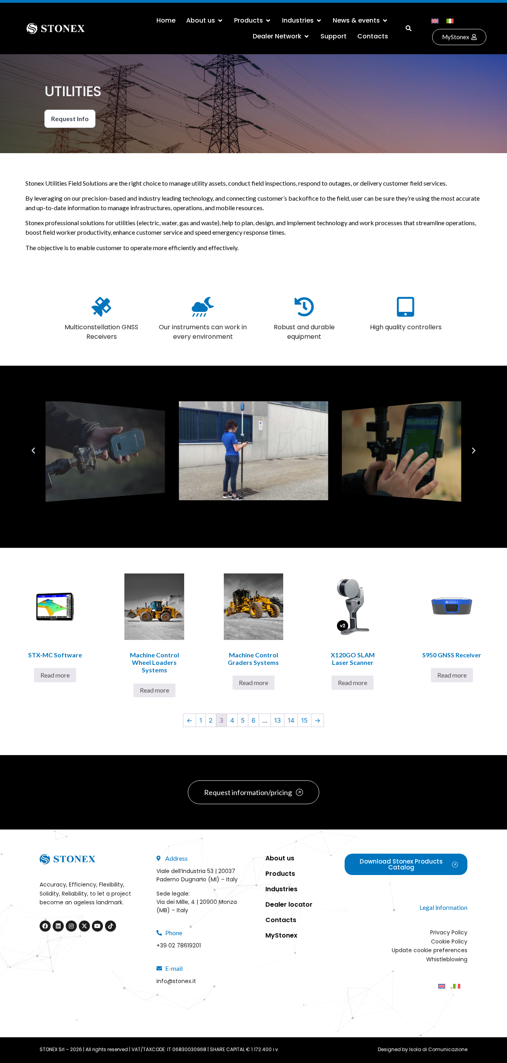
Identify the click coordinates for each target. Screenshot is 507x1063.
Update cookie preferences (429, 950)
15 (304, 720)
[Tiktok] (110, 926)
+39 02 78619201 (178, 945)
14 (291, 720)
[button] (408, 28)
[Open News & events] (385, 20)
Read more (55, 675)
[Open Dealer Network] (306, 36)
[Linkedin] (58, 926)
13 (277, 720)
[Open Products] (268, 20)
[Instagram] (71, 926)
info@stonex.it (176, 981)
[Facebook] (45, 926)
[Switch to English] (434, 20)
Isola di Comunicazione (438, 1049)
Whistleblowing (446, 959)
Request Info (70, 118)
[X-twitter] (84, 926)
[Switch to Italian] (449, 20)
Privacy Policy (448, 932)
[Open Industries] (319, 20)
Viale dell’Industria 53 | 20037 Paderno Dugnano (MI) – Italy (197, 875)
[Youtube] (97, 926)
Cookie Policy (449, 941)
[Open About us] (220, 20)
